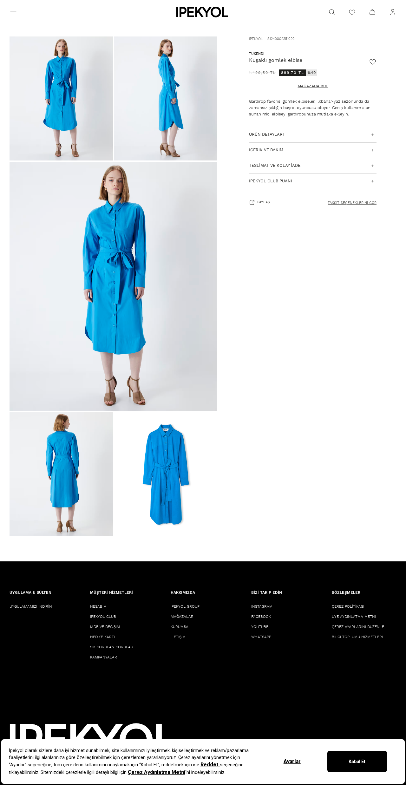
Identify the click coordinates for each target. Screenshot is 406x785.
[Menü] (13, 12)
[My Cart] (372, 12)
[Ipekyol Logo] (203, 12)
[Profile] (392, 12)
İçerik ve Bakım (266, 150)
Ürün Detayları (266, 135)
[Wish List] (352, 12)
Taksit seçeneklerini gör (352, 203)
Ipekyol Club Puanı (270, 181)
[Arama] (332, 12)
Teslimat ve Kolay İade (274, 166)
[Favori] (373, 61)
